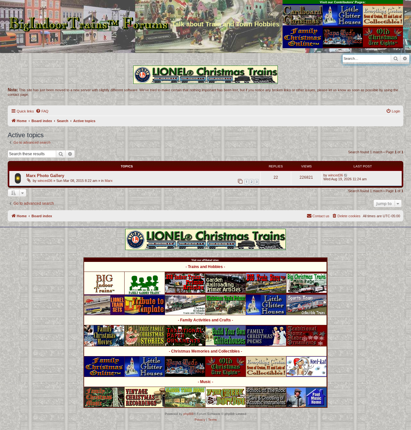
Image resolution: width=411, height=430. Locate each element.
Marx (109, 181)
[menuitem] (42, 111)
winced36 (45, 181)
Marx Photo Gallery (45, 175)
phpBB (188, 414)
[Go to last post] (346, 175)
